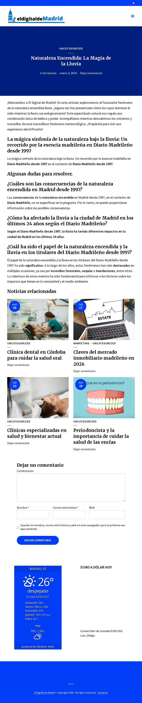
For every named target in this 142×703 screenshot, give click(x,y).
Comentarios (25, 471)
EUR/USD (116, 631)
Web (92, 507)
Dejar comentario (91, 73)
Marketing (81, 343)
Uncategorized (71, 48)
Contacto (102, 692)
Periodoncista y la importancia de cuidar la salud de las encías (101, 436)
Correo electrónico (66, 507)
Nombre (23, 507)
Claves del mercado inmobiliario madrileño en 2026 (103, 358)
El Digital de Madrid (44, 692)
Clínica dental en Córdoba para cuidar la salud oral (36, 355)
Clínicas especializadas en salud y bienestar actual (37, 433)
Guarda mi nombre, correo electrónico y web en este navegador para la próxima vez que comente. (73, 527)
